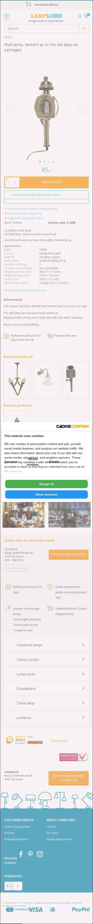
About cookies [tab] (32, 461)
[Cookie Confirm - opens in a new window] (72, 426)
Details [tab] (54, 461)
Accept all (46, 484)
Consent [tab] (11, 461)
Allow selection (46, 494)
